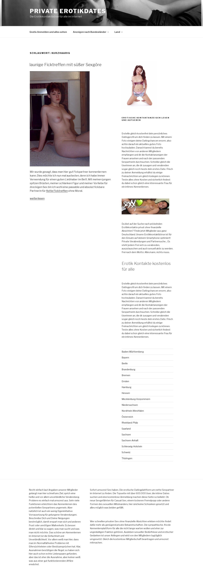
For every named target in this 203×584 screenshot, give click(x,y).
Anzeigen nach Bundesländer (89, 32)
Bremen (126, 375)
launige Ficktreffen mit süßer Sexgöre (65, 64)
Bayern (125, 357)
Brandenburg (128, 369)
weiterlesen (37, 198)
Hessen (126, 393)
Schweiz (126, 452)
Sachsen (126, 434)
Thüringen (127, 458)
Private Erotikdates (68, 11)
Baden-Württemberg (133, 351)
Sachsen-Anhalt (130, 440)
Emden (125, 381)
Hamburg (126, 387)
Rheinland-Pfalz (130, 422)
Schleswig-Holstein (132, 446)
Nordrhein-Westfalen (133, 410)
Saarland (126, 428)
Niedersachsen (130, 405)
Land (117, 32)
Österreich (127, 416)
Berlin (125, 363)
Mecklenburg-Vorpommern (136, 399)
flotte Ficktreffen (57, 190)
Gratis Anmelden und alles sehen (48, 32)
